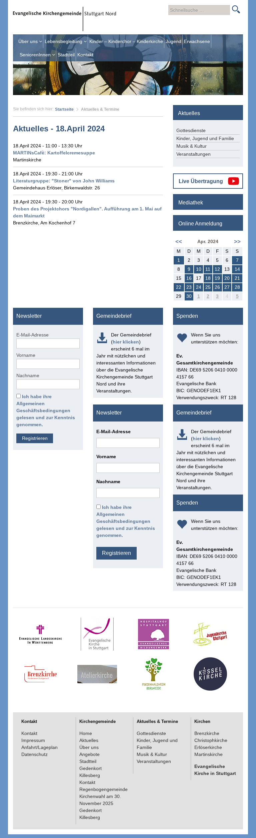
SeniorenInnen (36, 54)
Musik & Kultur (191, 146)
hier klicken (126, 341)
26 (217, 287)
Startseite (64, 109)
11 (207, 269)
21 (237, 278)
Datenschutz (34, 754)
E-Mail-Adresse (32, 334)
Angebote (89, 754)
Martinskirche (208, 754)
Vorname (25, 355)
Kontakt (85, 54)
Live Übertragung (201, 181)
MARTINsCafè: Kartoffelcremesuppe (54, 152)
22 (178, 287)
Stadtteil (66, 54)
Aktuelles (88, 740)
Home (85, 733)
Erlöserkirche (208, 747)
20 (227, 278)
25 (208, 287)
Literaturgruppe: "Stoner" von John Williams (64, 180)
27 (227, 287)
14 (237, 269)
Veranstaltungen (193, 154)
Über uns (28, 41)
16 (189, 278)
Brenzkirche (206, 733)
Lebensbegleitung (64, 41)
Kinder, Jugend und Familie (205, 138)
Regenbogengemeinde (103, 789)
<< (178, 241)
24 (198, 287)
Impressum (33, 740)
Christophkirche (210, 740)
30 (189, 296)
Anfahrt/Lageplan (39, 747)
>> (237, 241)
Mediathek (190, 202)
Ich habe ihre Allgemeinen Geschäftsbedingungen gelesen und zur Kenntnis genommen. (45, 410)
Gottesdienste (191, 130)
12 (217, 269)
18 (208, 278)
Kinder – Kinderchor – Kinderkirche (126, 41)
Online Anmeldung (200, 223)
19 (217, 278)
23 (189, 287)
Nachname (27, 375)
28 (237, 287)
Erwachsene (197, 41)
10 (198, 269)
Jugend (173, 41)
